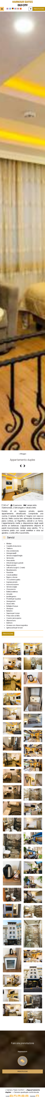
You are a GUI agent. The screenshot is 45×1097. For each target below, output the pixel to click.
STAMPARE (33, 1096)
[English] (7, 8)
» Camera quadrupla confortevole (26, 1092)
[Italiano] (18, 8)
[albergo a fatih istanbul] (22, 3)
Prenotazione (39, 9)
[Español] (21, 8)
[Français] (15, 8)
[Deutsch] (13, 8)
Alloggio (23, 454)
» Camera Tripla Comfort (14, 1090)
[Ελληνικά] (10, 8)
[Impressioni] (22, 1061)
